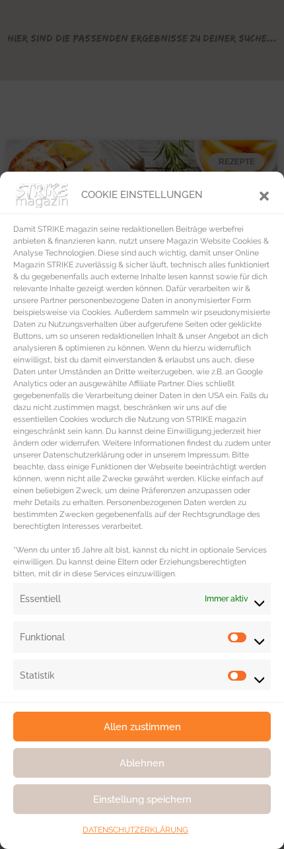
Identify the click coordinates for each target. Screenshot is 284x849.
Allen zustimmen (142, 727)
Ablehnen (142, 763)
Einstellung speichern (142, 799)
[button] (264, 194)
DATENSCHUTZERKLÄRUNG (135, 829)
